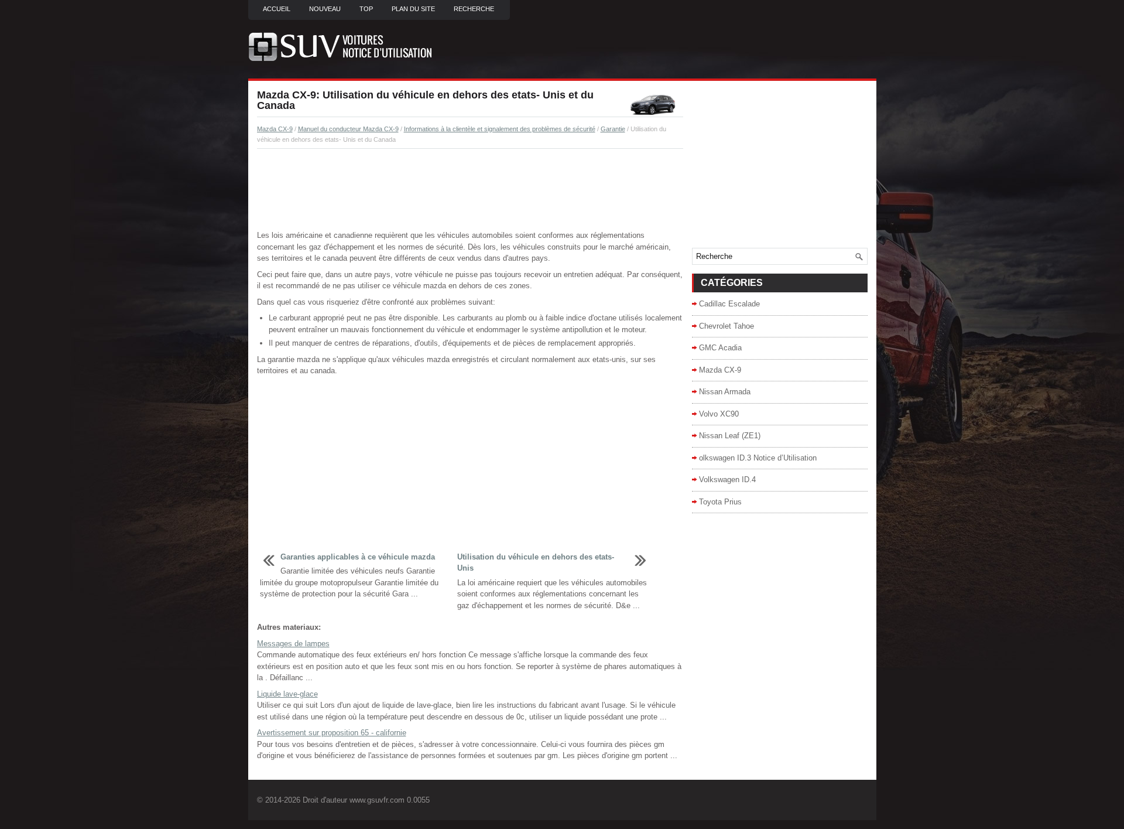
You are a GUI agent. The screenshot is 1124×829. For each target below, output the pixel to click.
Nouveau (325, 8)
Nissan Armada (725, 391)
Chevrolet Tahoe (726, 326)
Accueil (276, 8)
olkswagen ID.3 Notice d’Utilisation (758, 457)
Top (366, 8)
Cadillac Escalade (729, 303)
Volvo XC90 (719, 414)
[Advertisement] (470, 190)
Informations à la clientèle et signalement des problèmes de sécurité (499, 128)
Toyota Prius (720, 501)
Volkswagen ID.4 (727, 479)
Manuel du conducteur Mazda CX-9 (348, 128)
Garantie (613, 128)
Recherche (474, 8)
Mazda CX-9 (275, 128)
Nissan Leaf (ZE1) (729, 435)
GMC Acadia (720, 347)
